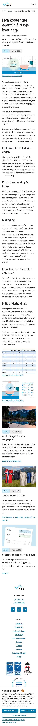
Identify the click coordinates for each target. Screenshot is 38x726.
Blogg (19, 657)
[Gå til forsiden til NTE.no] (19, 589)
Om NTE (19, 624)
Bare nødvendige (10, 711)
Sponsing (19, 635)
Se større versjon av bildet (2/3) (12, 375)
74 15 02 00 (19, 599)
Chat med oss (19, 603)
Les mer (5, 573)
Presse (19, 649)
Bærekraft (19, 627)
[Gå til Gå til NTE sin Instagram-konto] (19, 609)
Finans (19, 646)
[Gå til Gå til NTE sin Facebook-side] (13, 609)
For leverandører (19, 638)
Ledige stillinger (19, 631)
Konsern (19, 642)
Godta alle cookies (27, 711)
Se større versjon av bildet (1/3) (12, 76)
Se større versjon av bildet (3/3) (12, 400)
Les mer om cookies (19, 715)
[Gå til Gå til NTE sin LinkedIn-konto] (25, 609)
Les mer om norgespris (11, 461)
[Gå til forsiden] (6, 4)
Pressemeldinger (19, 653)
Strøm (6, 51)
